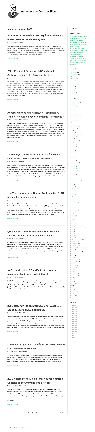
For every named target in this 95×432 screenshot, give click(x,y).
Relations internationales (76, 251)
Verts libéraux (73, 291)
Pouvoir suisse (23, 78)
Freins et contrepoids (75, 172)
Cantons (72, 94)
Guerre (72, 182)
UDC (71, 285)
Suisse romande (74, 275)
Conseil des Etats (74, 102)
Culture (72, 112)
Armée (71, 86)
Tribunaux (72, 283)
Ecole (71, 130)
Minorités (72, 205)
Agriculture (72, 78)
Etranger (72, 148)
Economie (72, 132)
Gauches (72, 178)
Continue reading (12, 58)
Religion (22, 277)
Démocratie (73, 118)
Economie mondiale (75, 134)
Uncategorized (73, 287)
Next (61, 413)
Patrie (21, 42)
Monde (72, 207)
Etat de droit (73, 144)
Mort (71, 213)
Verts (71, 289)
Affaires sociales (74, 74)
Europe (22, 238)
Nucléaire (72, 217)
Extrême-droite (73, 156)
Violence (72, 297)
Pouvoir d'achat (74, 241)
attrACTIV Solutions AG (29, 427)
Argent (71, 82)
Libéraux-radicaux (74, 200)
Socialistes (72, 267)
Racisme (72, 249)
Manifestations (73, 202)
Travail (71, 281)
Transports (72, 279)
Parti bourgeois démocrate (76, 225)
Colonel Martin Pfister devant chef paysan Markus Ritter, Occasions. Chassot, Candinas (78, 44)
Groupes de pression (75, 180)
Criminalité (72, 108)
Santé (71, 257)
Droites (72, 124)
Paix (71, 221)
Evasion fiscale (73, 154)
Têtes (71, 277)
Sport (71, 271)
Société (72, 269)
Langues (72, 196)
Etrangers (72, 150)
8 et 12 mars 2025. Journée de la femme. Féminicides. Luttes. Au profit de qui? (78, 62)
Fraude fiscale (73, 170)
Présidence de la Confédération (77, 247)
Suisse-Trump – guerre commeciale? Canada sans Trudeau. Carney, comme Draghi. (78, 56)
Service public (73, 265)
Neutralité (72, 215)
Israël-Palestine (74, 190)
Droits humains (73, 126)
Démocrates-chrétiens (75, 116)
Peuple (72, 235)
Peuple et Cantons (74, 237)
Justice (72, 194)
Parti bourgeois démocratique (77, 227)
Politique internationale (75, 239)
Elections (72, 136)
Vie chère (72, 293)
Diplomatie (72, 122)
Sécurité (72, 263)
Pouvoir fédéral (23, 119)
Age (71, 76)
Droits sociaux (73, 128)
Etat (71, 142)
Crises (71, 110)
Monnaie (72, 211)
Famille (72, 158)
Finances (72, 164)
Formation (72, 166)
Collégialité (72, 100)
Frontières (72, 174)
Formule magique (74, 168)
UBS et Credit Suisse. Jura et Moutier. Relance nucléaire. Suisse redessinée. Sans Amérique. (78, 50)
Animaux (72, 80)
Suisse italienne (74, 273)
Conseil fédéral (23, 385)
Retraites (72, 255)
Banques (72, 92)
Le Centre (72, 198)
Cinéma (72, 98)
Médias (72, 203)
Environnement (73, 140)
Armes (71, 88)
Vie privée (72, 295)
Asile (71, 90)
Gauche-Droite (73, 176)
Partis (71, 229)
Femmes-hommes (74, 162)
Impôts (72, 186)
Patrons (72, 233)
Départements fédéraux (75, 120)
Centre (22, 161)
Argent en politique (74, 84)
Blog (87, 11)
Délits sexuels (73, 114)
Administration (73, 72)
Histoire (72, 184)
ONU (71, 219)
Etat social (72, 146)
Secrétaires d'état (74, 261)
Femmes (72, 160)
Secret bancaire (74, 259)
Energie (72, 138)
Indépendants (73, 188)
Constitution (73, 106)
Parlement (22, 200)
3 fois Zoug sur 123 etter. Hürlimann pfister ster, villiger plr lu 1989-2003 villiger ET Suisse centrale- (78, 38)
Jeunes (72, 192)
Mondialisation (73, 209)
